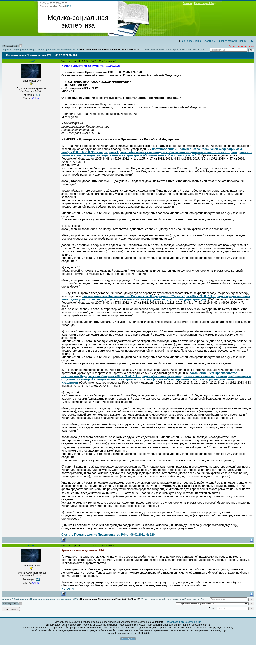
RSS (68, 6)
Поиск (242, 41)
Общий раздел (20, 49)
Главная (187, 3)
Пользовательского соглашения (183, 622)
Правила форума (227, 41)
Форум (5, 49)
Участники (209, 41)
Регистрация (201, 3)
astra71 (31, 61)
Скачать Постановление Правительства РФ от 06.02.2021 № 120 (108, 534)
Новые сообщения (191, 41)
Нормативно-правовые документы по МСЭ (54, 49)
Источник (67, 588)
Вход (213, 3)
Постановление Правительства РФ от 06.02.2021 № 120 (110, 49)
